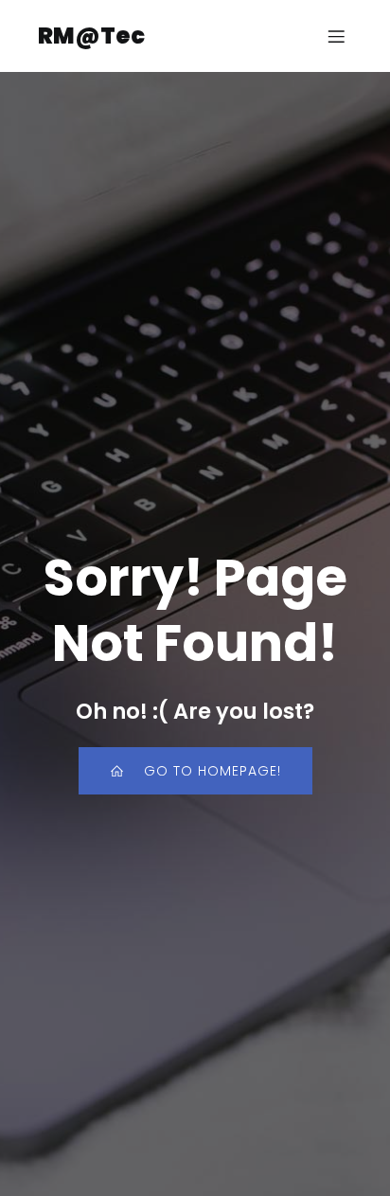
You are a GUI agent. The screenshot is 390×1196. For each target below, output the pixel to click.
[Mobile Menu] (336, 36)
